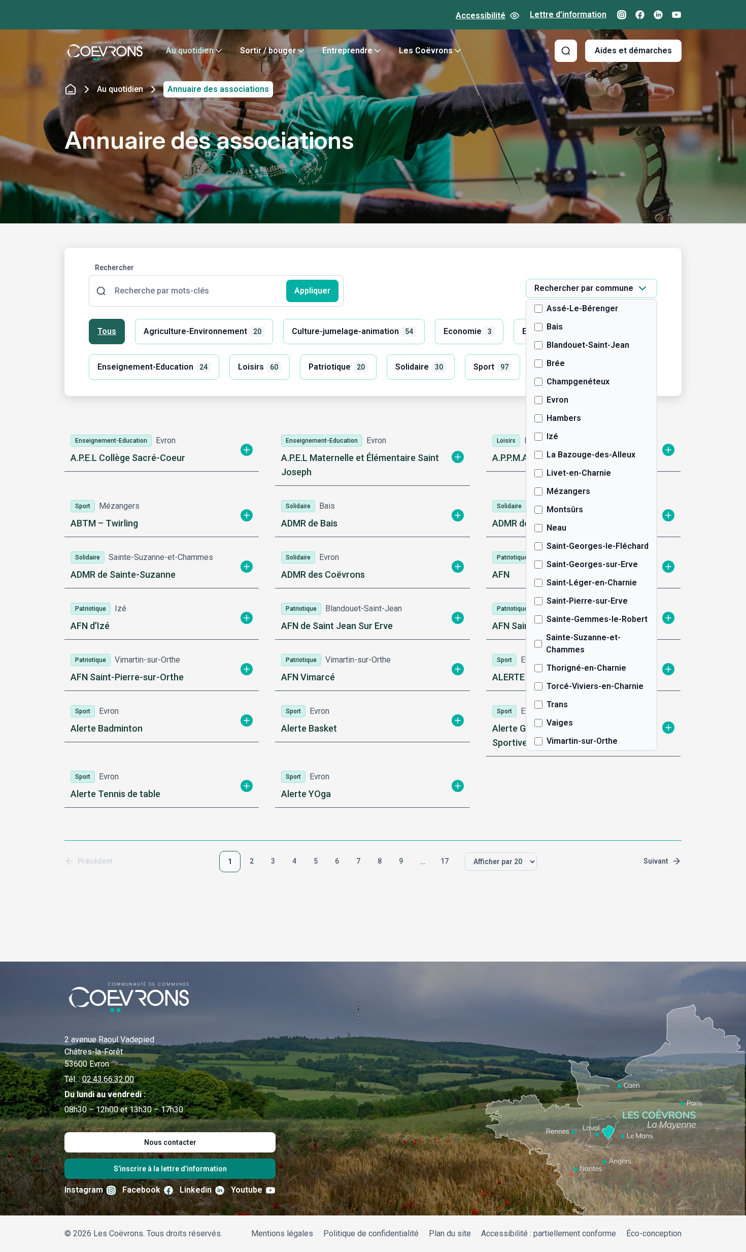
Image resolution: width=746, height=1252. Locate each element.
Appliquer (312, 290)
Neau (556, 528)
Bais (555, 327)
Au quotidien (190, 50)
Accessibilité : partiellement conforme (548, 1233)
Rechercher (114, 267)
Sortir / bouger (268, 50)
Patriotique (337, 367)
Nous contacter (170, 1142)
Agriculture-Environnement (202, 331)
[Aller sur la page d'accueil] (105, 50)
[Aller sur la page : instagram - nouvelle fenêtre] (622, 15)
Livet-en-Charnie (579, 473)
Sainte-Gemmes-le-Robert (597, 619)
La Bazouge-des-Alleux (591, 454)
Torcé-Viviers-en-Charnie (595, 686)
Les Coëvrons (426, 50)
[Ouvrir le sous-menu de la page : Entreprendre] (377, 51)
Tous (106, 331)
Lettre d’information (568, 14)
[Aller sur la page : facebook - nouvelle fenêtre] (640, 15)
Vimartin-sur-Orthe (582, 741)
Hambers (564, 418)
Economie (468, 331)
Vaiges (560, 723)
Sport (490, 367)
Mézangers (568, 491)
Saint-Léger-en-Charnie (592, 582)
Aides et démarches (633, 50)
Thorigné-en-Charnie (586, 668)
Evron (557, 400)
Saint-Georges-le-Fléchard (598, 546)
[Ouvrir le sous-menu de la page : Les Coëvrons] (458, 51)
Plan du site (450, 1233)
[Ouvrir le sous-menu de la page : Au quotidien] (219, 51)
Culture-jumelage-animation (352, 331)
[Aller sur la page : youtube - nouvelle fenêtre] (676, 15)
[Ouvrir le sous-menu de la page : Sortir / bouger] (301, 51)
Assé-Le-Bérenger (582, 308)
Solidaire (419, 367)
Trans (557, 704)
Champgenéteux (578, 381)
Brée (556, 363)
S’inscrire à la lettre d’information (170, 1169)
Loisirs (258, 367)
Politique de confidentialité (371, 1233)
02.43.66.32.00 (108, 1079)
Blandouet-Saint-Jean (588, 345)
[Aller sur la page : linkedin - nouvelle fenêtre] (658, 15)
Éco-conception (654, 1233)
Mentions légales (282, 1233)
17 (444, 861)
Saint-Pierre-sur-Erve (587, 601)
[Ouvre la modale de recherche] (566, 51)
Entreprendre (347, 50)
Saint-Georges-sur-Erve (592, 564)
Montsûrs (565, 509)
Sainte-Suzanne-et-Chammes (583, 643)
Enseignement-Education (152, 367)
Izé (552, 436)
